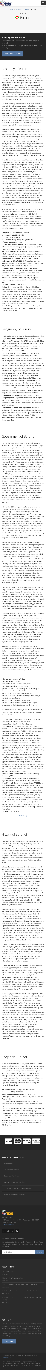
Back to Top (23, 816)
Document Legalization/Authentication (17, 1188)
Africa (27, 9)
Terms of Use (7, 1358)
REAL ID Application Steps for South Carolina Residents (21, 1291)
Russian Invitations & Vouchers (14, 1182)
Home (11, 9)
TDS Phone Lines (8, 1272)
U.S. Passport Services (11, 1170)
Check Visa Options (12, 53)
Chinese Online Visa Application (12, 1278)
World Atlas (19, 9)
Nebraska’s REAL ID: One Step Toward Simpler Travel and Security (22, 1298)
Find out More (9, 1341)
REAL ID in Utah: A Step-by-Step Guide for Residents (20, 1284)
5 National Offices (8, 1225)
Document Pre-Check (11, 1176)
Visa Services (8, 1163)
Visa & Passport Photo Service (14, 1195)
